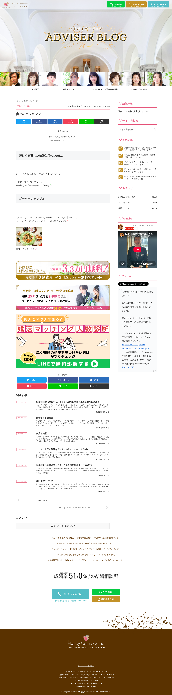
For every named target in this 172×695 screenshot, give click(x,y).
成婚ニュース (137, 208)
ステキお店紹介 (137, 202)
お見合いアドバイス (137, 197)
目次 (59, 131)
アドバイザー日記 (23, 106)
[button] (155, 129)
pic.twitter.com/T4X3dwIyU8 (135, 348)
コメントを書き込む (63, 525)
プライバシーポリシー (86, 666)
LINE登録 (116, 5)
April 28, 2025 (128, 367)
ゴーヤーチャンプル (57, 140)
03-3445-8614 (80, 683)
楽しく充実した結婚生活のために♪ (63, 136)
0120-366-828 (159, 5)
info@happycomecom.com (86, 686)
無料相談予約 (137, 5)
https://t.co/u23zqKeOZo (133, 344)
